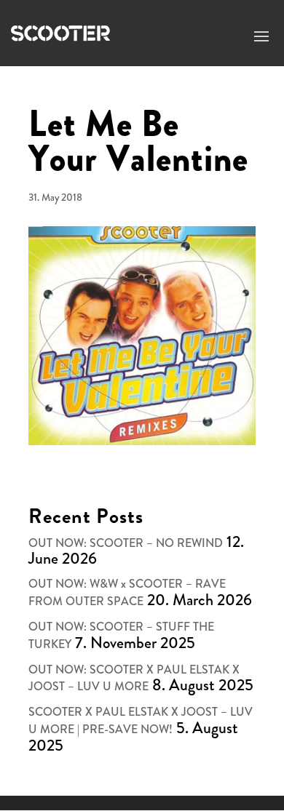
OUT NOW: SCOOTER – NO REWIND (125, 543)
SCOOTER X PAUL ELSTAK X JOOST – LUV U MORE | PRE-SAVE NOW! (140, 720)
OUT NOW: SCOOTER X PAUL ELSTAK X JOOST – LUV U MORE (134, 678)
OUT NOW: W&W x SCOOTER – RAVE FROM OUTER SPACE (127, 592)
